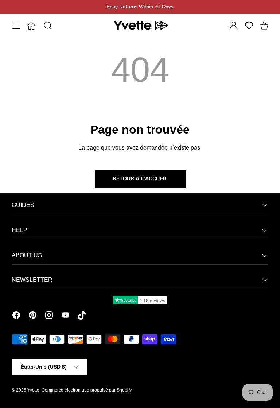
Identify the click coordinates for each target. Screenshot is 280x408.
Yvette (33, 390)
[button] (264, 25)
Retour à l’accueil (140, 178)
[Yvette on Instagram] (49, 316)
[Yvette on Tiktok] (81, 316)
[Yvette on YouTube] (65, 316)
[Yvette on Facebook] (16, 316)
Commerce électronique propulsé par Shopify (87, 390)
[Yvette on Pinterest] (32, 316)
